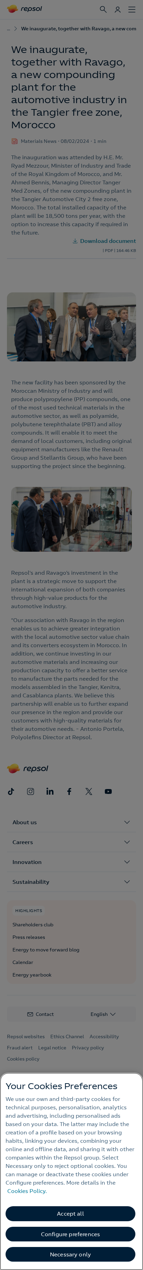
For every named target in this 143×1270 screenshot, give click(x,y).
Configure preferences (70, 1234)
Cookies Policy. (27, 1190)
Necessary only (70, 1254)
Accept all (70, 1213)
